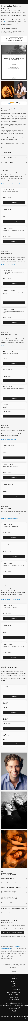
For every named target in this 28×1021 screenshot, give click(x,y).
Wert (16, 40)
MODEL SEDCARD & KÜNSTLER (14, 992)
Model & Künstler (6, 38)
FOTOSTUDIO (14, 978)
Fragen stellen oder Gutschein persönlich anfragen (12, 932)
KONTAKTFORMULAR (14, 1008)
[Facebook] (13, 1011)
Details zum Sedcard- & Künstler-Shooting (10, 345)
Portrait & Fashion (14, 37)
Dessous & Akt (14, 38)
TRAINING (14, 980)
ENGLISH (14, 986)
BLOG (14, 983)
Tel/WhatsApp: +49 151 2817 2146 (14, 1001)
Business (21, 37)
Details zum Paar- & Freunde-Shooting (9, 518)
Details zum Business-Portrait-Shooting (9, 264)
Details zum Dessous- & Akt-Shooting (9, 439)
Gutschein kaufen (14, 202)
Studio (4, 21)
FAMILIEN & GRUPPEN (14, 999)
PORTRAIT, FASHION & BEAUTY (14, 989)
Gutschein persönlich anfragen (9, 28)
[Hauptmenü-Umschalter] (25, 2)
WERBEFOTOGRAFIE (14, 994)
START (14, 976)
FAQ (14, 985)
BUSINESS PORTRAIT (14, 991)
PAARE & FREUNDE (14, 997)
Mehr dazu (14, 971)
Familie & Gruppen (10, 40)
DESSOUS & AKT (14, 996)
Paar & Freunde (21, 38)
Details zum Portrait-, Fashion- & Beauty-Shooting (12, 183)
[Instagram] (15, 1011)
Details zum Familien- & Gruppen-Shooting (10, 599)
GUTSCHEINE (14, 981)
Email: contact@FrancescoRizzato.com (14, 1003)
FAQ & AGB (19, 40)
